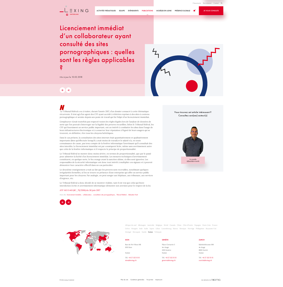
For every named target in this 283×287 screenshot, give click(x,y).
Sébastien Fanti (133, 195)
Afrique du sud (130, 225)
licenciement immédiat (74, 195)
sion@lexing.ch (131, 260)
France (214, 225)
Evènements (133, 10)
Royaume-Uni (211, 228)
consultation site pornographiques (104, 195)
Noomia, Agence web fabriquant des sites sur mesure (215, 280)
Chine (179, 225)
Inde (141, 228)
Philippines (200, 228)
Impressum (158, 280)
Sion (127, 240)
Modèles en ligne (163, 10)
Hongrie (134, 228)
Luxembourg (166, 228)
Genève (165, 240)
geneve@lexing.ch (169, 260)
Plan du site (124, 280)
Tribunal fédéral (121, 195)
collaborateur (87, 195)
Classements (197, 3)
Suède (144, 232)
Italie (146, 228)
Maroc (175, 228)
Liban (158, 228)
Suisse (150, 232)
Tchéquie (158, 232)
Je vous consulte (211, 10)
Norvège (191, 228)
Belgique (159, 225)
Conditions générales (137, 280)
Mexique (183, 228)
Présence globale (182, 10)
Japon (152, 228)
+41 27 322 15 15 (134, 258)
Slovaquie (136, 232)
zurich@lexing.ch (205, 260)
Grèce (127, 228)
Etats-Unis (206, 225)
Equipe (122, 10)
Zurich (202, 240)
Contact (216, 3)
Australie (150, 225)
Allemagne (142, 225)
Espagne (197, 225)
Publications (147, 10)
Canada (172, 225)
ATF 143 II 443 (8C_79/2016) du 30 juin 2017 (80, 190)
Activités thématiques (106, 10)
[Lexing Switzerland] (74, 11)
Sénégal (128, 232)
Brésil (166, 225)
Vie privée (149, 280)
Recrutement (207, 3)
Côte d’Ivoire (188, 225)
